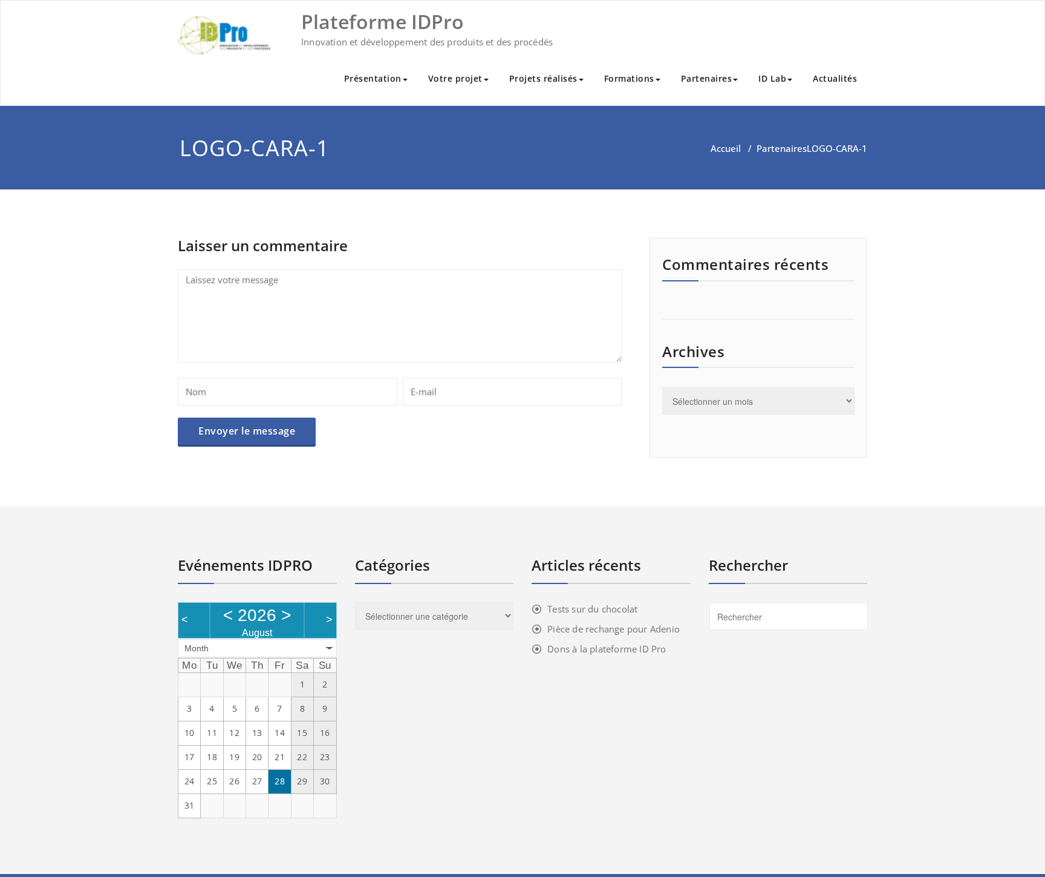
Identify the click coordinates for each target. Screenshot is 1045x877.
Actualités (835, 78)
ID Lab (772, 78)
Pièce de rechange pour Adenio (613, 629)
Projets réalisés (543, 78)
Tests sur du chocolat (592, 609)
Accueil (726, 148)
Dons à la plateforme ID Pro (606, 649)
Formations (629, 78)
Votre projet (455, 78)
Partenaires (706, 78)
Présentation (373, 78)
